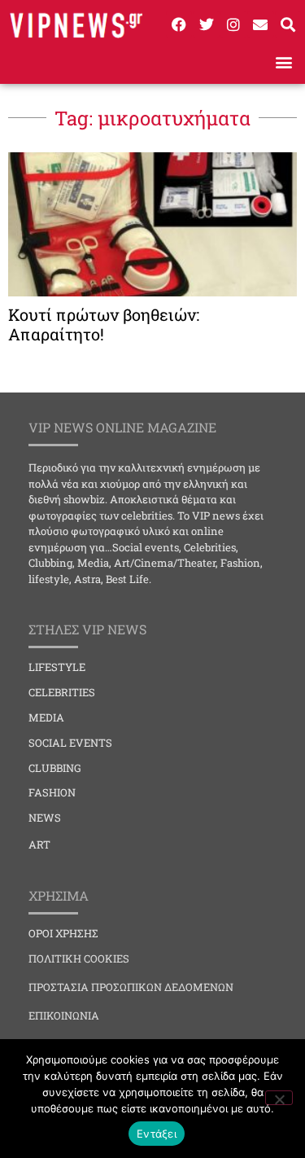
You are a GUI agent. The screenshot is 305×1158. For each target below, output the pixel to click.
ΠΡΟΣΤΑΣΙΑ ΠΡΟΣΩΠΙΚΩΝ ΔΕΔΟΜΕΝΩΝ (130, 987)
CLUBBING (54, 768)
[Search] (288, 24)
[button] (283, 62)
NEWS (44, 817)
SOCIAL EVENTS (70, 742)
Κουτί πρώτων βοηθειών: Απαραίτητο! (103, 324)
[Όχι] (279, 1097)
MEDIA (46, 717)
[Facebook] (179, 24)
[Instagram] (233, 24)
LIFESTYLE (56, 667)
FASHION (52, 792)
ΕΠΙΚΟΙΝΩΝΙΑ (63, 1015)
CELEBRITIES (61, 692)
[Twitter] (206, 24)
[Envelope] (260, 24)
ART (39, 844)
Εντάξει (156, 1133)
